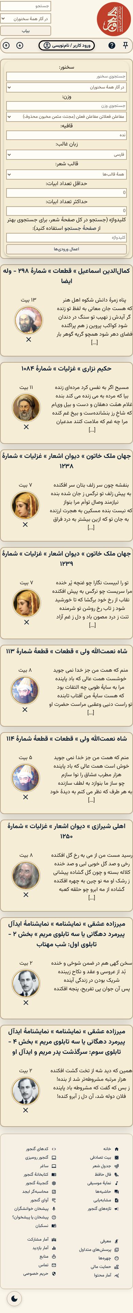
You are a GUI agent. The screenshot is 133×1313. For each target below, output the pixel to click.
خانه (107, 1149)
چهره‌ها (105, 1258)
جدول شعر (102, 1166)
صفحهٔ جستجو (80, 228)
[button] (125, 46)
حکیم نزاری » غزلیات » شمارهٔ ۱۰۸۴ (66, 369)
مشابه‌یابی (102, 1200)
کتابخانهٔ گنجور (36, 1174)
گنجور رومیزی (37, 1157)
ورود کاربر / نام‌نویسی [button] (70, 45)
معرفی (106, 1241)
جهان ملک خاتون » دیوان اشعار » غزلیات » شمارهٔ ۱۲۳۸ (66, 461)
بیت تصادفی (101, 1157)
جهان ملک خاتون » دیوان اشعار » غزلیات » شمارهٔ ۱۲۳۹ (66, 559)
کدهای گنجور (37, 1149)
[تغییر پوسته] (14, 1298)
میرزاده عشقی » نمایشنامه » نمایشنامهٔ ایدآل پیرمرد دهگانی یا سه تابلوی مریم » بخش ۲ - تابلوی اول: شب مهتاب (66, 934)
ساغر (44, 1166)
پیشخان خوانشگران (31, 1208)
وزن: (66, 97)
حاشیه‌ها (103, 1191)
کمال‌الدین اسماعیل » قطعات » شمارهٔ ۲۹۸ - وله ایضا (66, 276)
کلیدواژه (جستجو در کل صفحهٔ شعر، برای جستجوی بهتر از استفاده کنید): (66, 224)
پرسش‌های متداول (95, 1249)
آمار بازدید (40, 1248)
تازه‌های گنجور (100, 1208)
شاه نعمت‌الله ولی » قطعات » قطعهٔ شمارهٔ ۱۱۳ (66, 651)
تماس (44, 1265)
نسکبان (42, 1226)
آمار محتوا (103, 1275)
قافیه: (66, 126)
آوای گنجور (39, 1200)
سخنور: (66, 67)
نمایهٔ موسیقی (99, 1183)
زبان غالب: (67, 144)
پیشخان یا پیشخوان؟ (30, 1217)
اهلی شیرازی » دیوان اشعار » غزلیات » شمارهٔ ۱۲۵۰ (66, 831)
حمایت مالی (101, 1266)
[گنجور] (114, 19)
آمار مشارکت (38, 1239)
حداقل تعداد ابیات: (66, 184)
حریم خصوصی (36, 1273)
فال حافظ (103, 1174)
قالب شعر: (66, 164)
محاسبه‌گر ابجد (35, 1191)
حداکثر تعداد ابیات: (67, 202)
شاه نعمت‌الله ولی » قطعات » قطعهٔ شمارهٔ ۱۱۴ (66, 739)
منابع (44, 1256)
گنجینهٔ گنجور (37, 1183)
